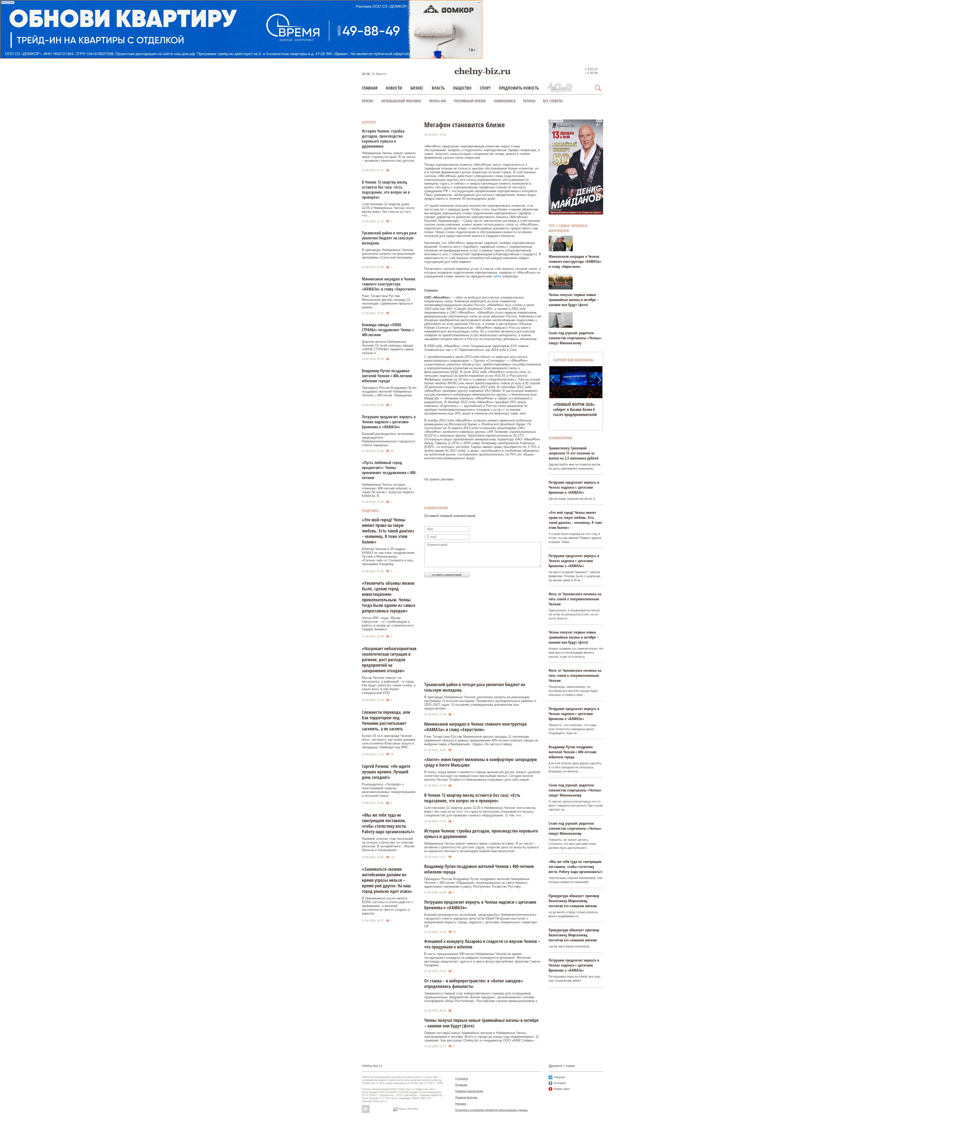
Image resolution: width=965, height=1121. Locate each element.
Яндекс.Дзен (562, 1088)
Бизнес (416, 88)
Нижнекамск (505, 100)
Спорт (485, 88)
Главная (369, 88)
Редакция (461, 1084)
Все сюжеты (553, 100)
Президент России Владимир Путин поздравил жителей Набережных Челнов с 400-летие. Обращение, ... (389, 393)
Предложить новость (519, 88)
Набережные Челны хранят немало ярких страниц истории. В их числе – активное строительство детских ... (389, 158)
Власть (438, 88)
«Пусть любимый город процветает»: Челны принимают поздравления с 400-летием (389, 470)
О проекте (461, 1078)
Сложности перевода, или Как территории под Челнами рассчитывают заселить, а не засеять (386, 720)
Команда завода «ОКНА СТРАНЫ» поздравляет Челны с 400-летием (388, 330)
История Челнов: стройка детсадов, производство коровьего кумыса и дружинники (383, 138)
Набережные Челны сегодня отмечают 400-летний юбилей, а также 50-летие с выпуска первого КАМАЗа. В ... (388, 490)
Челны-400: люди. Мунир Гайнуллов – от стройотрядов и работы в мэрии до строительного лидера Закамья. (388, 623)
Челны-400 (437, 100)
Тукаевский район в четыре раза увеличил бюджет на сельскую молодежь (389, 238)
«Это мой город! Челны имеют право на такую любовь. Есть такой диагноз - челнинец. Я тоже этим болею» (388, 531)
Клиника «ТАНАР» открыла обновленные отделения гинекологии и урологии (576, 409)
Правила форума (466, 1097)
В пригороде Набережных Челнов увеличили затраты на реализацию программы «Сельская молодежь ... (388, 255)
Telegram (559, 1077)
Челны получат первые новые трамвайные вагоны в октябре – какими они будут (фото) (574, 299)
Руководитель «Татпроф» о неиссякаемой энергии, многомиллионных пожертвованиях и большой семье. (389, 790)
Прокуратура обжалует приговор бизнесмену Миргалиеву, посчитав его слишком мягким (574, 900)
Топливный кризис (470, 100)
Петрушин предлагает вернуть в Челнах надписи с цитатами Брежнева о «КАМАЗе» (389, 422)
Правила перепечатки (469, 1091)
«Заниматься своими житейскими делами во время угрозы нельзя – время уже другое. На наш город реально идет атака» (387, 880)
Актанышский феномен (401, 100)
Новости (394, 88)
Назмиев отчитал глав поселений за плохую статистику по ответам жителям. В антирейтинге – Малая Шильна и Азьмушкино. (388, 844)
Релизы (529, 100)
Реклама (460, 1103)
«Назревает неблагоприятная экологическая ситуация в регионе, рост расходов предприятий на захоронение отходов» (389, 659)
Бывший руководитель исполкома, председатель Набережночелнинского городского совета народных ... (388, 439)
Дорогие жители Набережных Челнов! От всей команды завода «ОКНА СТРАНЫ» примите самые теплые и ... (388, 347)
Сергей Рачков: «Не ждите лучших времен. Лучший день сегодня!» (386, 771)
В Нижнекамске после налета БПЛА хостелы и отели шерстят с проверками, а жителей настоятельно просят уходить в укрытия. (388, 905)
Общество (462, 88)
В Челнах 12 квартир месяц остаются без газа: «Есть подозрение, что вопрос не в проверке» (386, 189)
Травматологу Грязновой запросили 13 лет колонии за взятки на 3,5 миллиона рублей (573, 453)
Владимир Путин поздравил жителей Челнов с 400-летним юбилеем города (387, 376)
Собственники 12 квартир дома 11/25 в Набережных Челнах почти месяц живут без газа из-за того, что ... (388, 209)
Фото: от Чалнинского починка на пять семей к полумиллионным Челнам (575, 598)
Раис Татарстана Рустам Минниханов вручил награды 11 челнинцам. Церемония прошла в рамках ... (387, 301)
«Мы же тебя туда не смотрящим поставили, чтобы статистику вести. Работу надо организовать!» (388, 823)
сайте (497, 276)
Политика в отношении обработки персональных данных (491, 1109)
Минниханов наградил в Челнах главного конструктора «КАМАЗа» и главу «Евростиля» (389, 284)
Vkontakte (560, 1083)
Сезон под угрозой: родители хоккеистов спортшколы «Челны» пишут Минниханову (575, 337)
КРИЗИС (368, 100)
